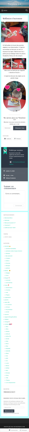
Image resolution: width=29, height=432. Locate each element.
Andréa (7, 331)
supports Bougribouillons (11, 317)
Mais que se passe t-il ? (10, 222)
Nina (7, 370)
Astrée (7, 338)
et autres (8, 290)
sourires (7, 314)
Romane (8, 373)
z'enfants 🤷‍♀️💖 (8, 324)
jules (7, 358)
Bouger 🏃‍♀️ (7, 278)
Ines (7, 355)
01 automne (9, 304)
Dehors (7, 260)
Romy (7, 375)
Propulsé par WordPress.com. (14, 426)
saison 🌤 (7, 302)
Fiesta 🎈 (7, 285)
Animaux (8, 253)
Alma (7, 329)
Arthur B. (8, 334)
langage (8, 273)
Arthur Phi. (8, 336)
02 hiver (8, 307)
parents (6, 299)
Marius (7, 365)
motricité (8, 280)
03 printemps (9, 309)
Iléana (7, 353)
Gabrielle (8, 351)
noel (7, 292)
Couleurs (8, 258)
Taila (7, 377)
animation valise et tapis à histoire (14, 251)
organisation (8, 297)
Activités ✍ (8, 246)
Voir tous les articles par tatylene (17, 163)
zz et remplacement (10, 382)
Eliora (7, 343)
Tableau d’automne (11, 178)
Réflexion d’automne (12, 18)
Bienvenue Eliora (8, 218)
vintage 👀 (7, 321)
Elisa (7, 346)
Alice (7, 326)
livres (7, 275)
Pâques (8, 295)
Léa (7, 360)
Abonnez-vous (19, 128)
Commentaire (18, 205)
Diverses (8, 263)
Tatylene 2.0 (14, 4)
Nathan (7, 368)
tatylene (6, 319)
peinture (8, 268)
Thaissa (8, 380)
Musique (8, 265)
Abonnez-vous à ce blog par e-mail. (14, 398)
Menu (5, 10)
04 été (7, 312)
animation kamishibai (11, 248)
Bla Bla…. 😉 (7, 270)
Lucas (7, 363)
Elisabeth (8, 348)
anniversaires (9, 287)
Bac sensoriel (9, 256)
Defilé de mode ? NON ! (10, 227)
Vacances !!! (7, 225)
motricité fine (9, 282)
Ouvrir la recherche (26, 10)
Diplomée (7, 220)
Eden (7, 341)
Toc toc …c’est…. (10, 175)
